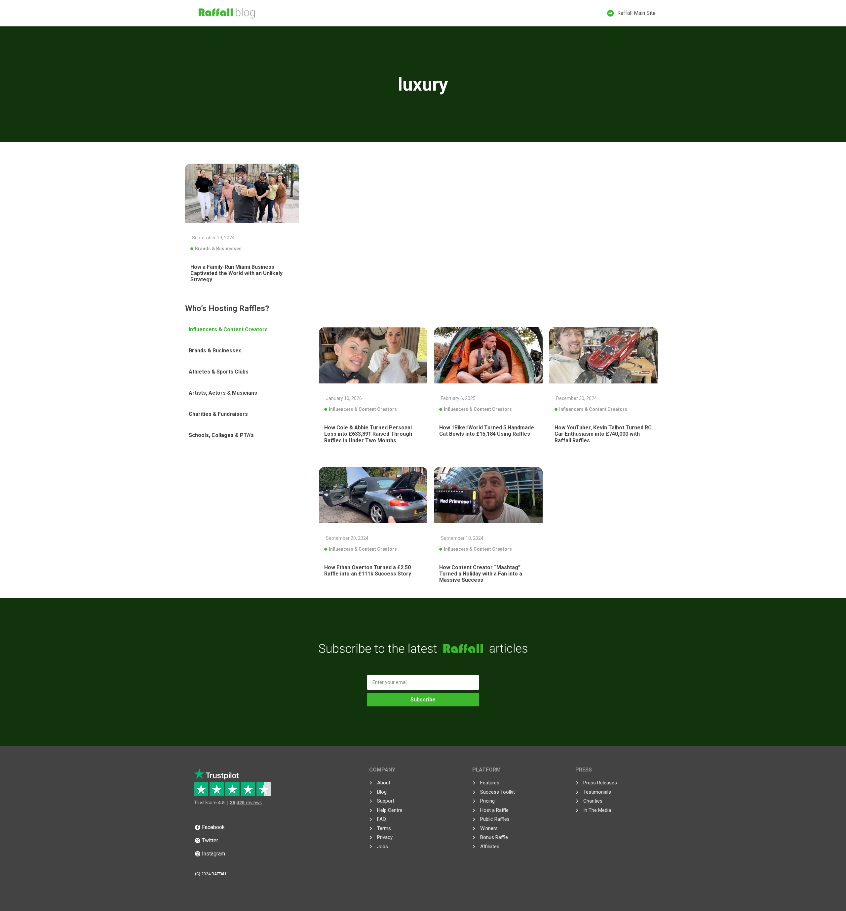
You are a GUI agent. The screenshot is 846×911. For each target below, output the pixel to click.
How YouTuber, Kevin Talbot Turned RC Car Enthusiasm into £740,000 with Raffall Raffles (603, 433)
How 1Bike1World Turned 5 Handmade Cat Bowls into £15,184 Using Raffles (486, 430)
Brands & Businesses (218, 248)
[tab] (249, 329)
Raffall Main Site (636, 13)
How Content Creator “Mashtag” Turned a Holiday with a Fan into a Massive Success (480, 573)
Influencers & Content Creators (363, 409)
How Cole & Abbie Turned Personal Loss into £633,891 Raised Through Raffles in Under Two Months (368, 433)
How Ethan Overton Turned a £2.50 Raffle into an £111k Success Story (367, 570)
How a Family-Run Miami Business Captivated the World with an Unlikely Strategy (236, 273)
